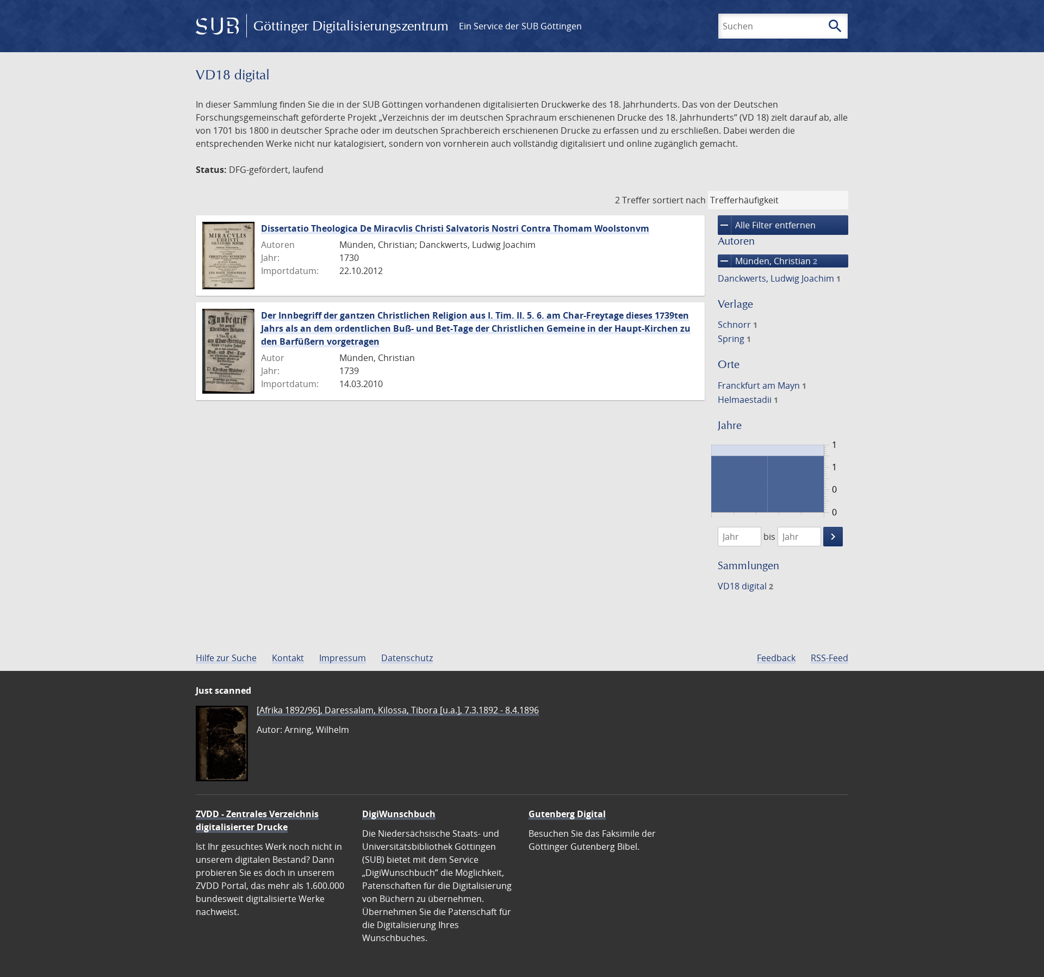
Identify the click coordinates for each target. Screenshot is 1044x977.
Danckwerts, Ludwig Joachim (779, 278)
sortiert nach (679, 200)
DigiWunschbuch (399, 814)
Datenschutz (407, 658)
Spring (734, 339)
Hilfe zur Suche (226, 658)
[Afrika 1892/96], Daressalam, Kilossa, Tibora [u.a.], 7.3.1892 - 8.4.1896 (398, 710)
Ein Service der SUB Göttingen (520, 26)
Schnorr (737, 325)
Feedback (776, 658)
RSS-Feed (829, 658)
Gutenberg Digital (567, 814)
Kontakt (288, 658)
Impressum (342, 658)
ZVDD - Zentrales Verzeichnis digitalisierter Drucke (257, 820)
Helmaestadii (748, 400)
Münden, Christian (767, 260)
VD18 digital (745, 586)
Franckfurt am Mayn (762, 385)
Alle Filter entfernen (767, 225)
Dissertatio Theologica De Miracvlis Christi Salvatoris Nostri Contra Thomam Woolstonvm (455, 228)
